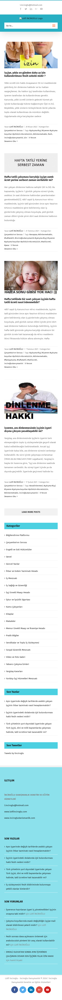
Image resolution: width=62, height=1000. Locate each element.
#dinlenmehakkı (40, 134)
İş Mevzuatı (11, 578)
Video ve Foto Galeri (15, 657)
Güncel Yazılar (13, 564)
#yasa (6, 245)
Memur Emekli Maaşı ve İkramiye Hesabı (25, 628)
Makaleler (11, 621)
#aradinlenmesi (36, 486)
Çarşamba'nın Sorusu (13, 130)
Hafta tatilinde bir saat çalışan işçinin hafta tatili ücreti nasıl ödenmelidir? (29, 301)
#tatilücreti (46, 242)
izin (25, 138)
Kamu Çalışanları (14, 607)
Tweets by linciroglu (14, 753)
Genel (9, 556)
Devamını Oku (10, 141)
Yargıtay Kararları (14, 671)
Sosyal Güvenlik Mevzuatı (18, 650)
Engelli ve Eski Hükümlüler (19, 549)
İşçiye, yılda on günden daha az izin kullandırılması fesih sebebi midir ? (25, 74)
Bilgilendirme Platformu (17, 535)
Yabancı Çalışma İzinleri (17, 664)
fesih (50, 134)
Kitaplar (10, 614)
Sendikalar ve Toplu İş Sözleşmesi (22, 642)
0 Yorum (32, 138)
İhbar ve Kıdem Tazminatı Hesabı (22, 571)
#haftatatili (9, 238)
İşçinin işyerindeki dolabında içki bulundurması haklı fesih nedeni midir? (29, 860)
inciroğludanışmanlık (13, 138)
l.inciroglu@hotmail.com (31, 5)
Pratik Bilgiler (12, 635)
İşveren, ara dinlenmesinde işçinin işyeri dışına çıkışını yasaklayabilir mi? (27, 429)
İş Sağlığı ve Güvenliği (16, 585)
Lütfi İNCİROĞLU (16, 127)
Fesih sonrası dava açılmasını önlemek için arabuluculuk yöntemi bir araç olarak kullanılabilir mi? (30, 940)
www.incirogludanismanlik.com (19, 818)
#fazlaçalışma (10, 360)
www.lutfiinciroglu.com (15, 811)
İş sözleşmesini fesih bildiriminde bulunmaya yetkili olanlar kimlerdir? (28, 886)
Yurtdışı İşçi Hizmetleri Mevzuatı (21, 678)
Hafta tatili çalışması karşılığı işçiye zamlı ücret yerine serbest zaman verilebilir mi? (28, 178)
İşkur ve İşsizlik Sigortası (18, 599)
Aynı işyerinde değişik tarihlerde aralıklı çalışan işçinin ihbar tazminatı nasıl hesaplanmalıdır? (29, 848)
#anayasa (33, 234)
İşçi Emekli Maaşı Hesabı (18, 592)
